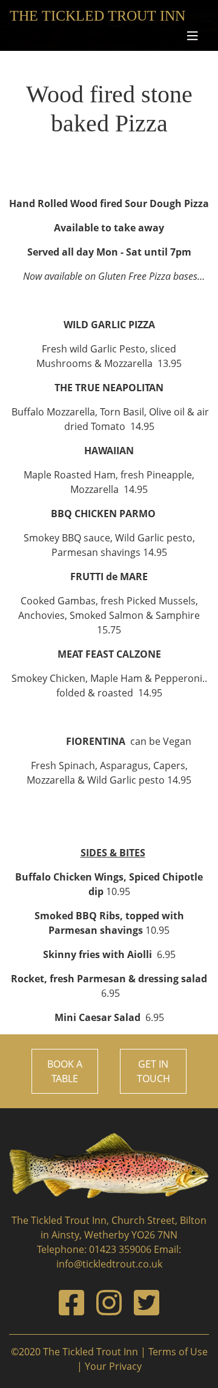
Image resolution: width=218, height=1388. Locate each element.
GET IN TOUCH (153, 1071)
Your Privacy (113, 1366)
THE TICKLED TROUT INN (97, 16)
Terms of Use (178, 1351)
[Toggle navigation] (193, 36)
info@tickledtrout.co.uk (109, 1264)
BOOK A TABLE (64, 1071)
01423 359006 (120, 1249)
